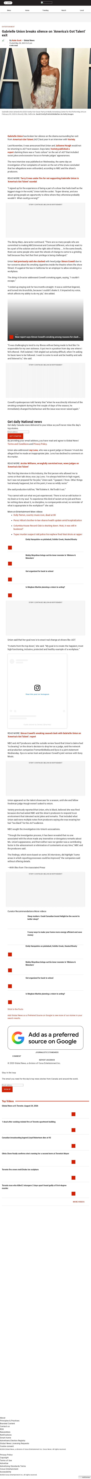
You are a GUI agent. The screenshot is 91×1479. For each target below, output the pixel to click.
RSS (2, 1429)
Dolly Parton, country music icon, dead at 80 (35, 515)
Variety (71, 139)
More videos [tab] (37, 511)
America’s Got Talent (23, 139)
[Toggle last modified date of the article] (33, 43)
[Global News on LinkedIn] (18, 1396)
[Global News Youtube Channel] (18, 1378)
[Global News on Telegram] (18, 1415)
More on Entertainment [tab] (19, 511)
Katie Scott (16, 40)
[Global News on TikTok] (54, 1396)
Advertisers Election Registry (12, 1440)
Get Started (15, 436)
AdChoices (86, 1477)
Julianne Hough (63, 145)
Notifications (6, 1435)
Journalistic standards (47, 1052)
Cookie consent (7, 1446)
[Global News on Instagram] (54, 1378)
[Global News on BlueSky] (54, 1415)
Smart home (5, 1438)
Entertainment (8, 27)
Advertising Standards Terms (13, 1466)
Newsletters (5, 1432)
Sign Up (7, 1089)
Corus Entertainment (9, 1469)
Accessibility (5, 1472)
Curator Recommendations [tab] (21, 911)
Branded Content (7, 1423)
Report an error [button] (47, 1060)
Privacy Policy (40, 444)
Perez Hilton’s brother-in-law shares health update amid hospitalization (48, 520)
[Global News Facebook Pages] (18, 1359)
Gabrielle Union (15, 136)
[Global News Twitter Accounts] (54, 1359)
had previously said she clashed (29, 261)
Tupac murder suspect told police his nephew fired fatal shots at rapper (48, 534)
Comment (16, 1056)
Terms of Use (6, 1460)
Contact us (5, 1426)
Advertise (4, 1463)
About (2, 1418)
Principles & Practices (9, 1421)
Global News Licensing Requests (14, 1443)
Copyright (4, 1458)
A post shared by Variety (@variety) (37, 724)
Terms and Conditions (18, 444)
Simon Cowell (68, 261)
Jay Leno (33, 450)
